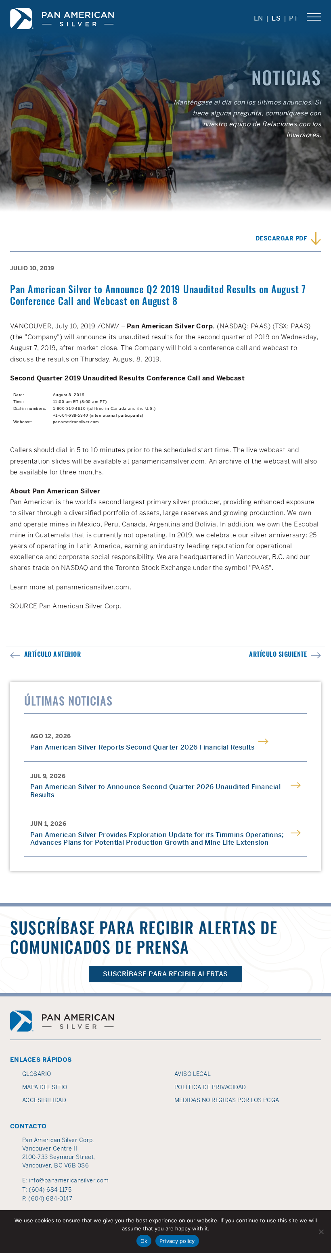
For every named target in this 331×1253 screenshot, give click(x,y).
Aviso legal (192, 1074)
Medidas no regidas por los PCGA (226, 1100)
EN (259, 18)
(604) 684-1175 (50, 1189)
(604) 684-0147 (50, 1198)
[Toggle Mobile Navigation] (314, 17)
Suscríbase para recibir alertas (165, 974)
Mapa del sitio (44, 1087)
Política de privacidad (210, 1087)
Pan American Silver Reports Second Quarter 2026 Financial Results (142, 747)
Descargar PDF (281, 238)
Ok (144, 1241)
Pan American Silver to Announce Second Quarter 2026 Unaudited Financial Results (155, 790)
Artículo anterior (52, 655)
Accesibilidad (44, 1100)
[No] (321, 1232)
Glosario (36, 1074)
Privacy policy (177, 1241)
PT (293, 18)
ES (276, 18)
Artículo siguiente (278, 655)
